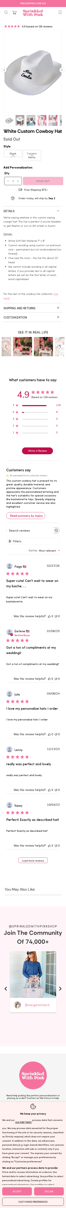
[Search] (6, 12)
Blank (13, 153)
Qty (6, 173)
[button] (7, 346)
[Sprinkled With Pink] (33, 12)
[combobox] (44, 550)
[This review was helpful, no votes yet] (49, 616)
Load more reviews (33, 860)
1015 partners (23, 1122)
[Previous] (4, 71)
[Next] (61, 71)
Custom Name (32, 155)
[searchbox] (29, 530)
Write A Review (37, 451)
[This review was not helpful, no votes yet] (56, 616)
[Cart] (14, 13)
